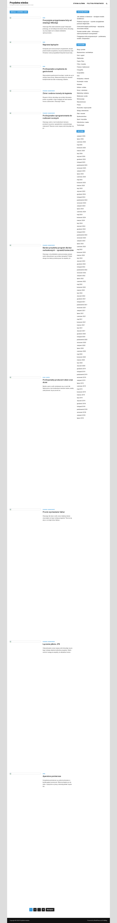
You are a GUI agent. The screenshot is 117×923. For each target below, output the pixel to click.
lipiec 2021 (80, 313)
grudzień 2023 (81, 229)
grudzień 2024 (81, 194)
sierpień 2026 (81, 136)
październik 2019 (82, 374)
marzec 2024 (81, 220)
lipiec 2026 (80, 139)
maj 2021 (79, 319)
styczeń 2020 (81, 366)
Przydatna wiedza (19, 2)
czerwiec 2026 (81, 142)
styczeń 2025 (81, 191)
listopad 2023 (81, 232)
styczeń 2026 (81, 156)
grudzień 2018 (81, 403)
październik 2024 (82, 200)
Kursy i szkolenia (82, 90)
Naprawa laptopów (50, 45)
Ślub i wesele (81, 113)
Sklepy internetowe (82, 110)
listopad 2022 (81, 267)
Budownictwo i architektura (85, 52)
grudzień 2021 (81, 299)
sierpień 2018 (81, 415)
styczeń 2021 (81, 331)
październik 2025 (82, 165)
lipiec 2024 (80, 209)
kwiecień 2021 (81, 322)
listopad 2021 (81, 302)
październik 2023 (82, 235)
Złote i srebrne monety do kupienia (57, 93)
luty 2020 (79, 363)
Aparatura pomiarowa (52, 776)
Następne (50, 909)
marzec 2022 (81, 290)
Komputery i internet (83, 78)
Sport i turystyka (82, 119)
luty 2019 (79, 398)
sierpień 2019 (81, 380)
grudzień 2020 (81, 334)
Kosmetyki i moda (82, 81)
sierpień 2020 (81, 345)
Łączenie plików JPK (51, 644)
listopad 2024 (81, 197)
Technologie (80, 125)
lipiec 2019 (80, 383)
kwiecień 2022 (81, 287)
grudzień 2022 (81, 264)
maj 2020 (79, 354)
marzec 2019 (81, 395)
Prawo (79, 105)
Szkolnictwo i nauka (83, 122)
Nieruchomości (81, 102)
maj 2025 (79, 180)
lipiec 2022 (80, 278)
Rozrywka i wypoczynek (84, 108)
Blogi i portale (81, 49)
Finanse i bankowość (49, 90)
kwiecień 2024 (81, 217)
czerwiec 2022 (81, 281)
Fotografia (80, 70)
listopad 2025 (81, 162)
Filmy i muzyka (81, 64)
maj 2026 (79, 145)
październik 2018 (82, 409)
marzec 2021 (81, 325)
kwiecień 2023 (81, 252)
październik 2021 (82, 305)
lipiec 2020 (80, 348)
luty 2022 (79, 293)
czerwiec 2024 (81, 211)
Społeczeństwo (81, 116)
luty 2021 (79, 328)
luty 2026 (79, 153)
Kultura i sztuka (81, 87)
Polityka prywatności (95, 3)
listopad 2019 (81, 371)
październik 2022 (82, 270)
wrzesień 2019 (81, 377)
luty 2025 (79, 188)
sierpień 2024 (81, 206)
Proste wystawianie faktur (54, 512)
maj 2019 (79, 389)
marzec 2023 (81, 255)
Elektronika (80, 58)
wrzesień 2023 (81, 238)
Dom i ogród (46, 377)
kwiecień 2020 (81, 357)
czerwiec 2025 (81, 177)
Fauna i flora (80, 61)
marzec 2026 (81, 150)
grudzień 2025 (81, 159)
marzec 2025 (81, 185)
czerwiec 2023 (81, 246)
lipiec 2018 (80, 418)
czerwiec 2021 (81, 316)
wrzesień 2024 (81, 203)
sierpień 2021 (81, 310)
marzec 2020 (81, 360)
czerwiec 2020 (81, 351)
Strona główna (79, 3)
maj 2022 (79, 284)
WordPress (97, 920)
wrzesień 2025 (81, 168)
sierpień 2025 (81, 171)
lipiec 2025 (80, 174)
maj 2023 (79, 249)
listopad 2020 (81, 337)
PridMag (105, 920)
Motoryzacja (80, 99)
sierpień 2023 (81, 241)
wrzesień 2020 (81, 342)
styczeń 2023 (81, 261)
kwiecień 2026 (81, 148)
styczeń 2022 (81, 296)
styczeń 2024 (81, 226)
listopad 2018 (81, 406)
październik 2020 (82, 339)
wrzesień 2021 (81, 307)
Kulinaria (79, 84)
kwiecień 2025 (81, 182)
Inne (44, 17)
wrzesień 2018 (81, 412)
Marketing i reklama (83, 93)
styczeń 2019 (81, 400)
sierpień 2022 (81, 275)
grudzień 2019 (81, 368)
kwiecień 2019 (81, 392)
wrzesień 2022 (81, 273)
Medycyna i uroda (82, 96)
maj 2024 (79, 214)
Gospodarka (80, 73)
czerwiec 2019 (81, 386)
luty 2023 (79, 258)
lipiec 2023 (80, 243)
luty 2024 (79, 223)
